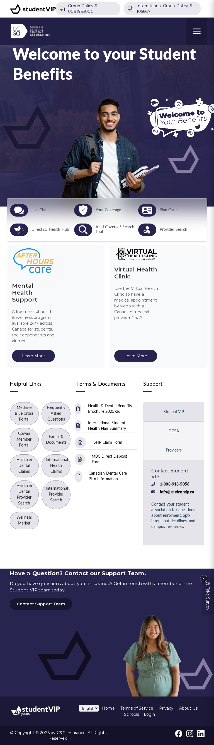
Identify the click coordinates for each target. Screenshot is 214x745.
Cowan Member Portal (24, 439)
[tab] (173, 412)
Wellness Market (24, 520)
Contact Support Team (41, 603)
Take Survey (207, 598)
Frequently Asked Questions (56, 413)
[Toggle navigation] (196, 31)
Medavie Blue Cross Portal (24, 413)
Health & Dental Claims (24, 466)
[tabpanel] (173, 501)
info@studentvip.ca (177, 492)
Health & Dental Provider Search (24, 494)
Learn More (33, 355)
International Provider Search (57, 494)
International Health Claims (57, 466)
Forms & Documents (56, 440)
